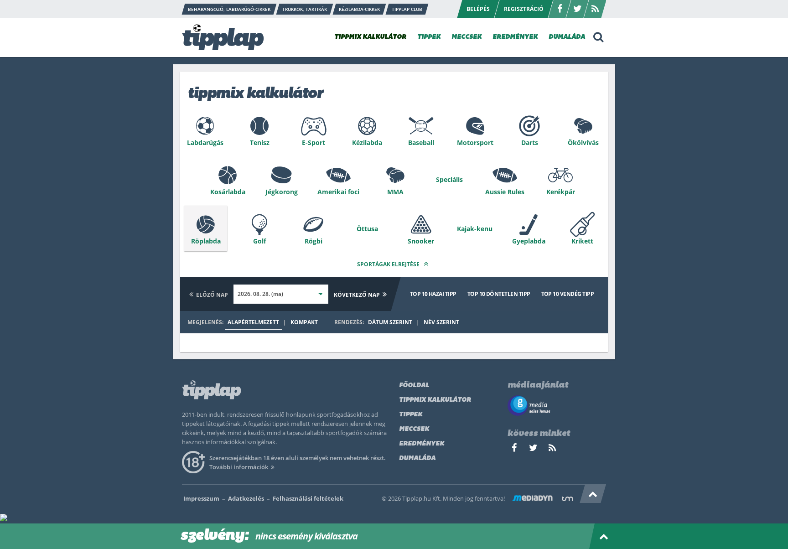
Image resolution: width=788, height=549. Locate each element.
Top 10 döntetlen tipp (498, 294)
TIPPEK (429, 37)
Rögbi (313, 241)
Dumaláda (417, 458)
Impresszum (201, 498)
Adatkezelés (246, 498)
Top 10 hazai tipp (433, 294)
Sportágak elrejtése (389, 264)
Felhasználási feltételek (308, 498)
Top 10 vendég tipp (567, 294)
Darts (529, 142)
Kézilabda (367, 142)
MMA (395, 191)
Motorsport (475, 142)
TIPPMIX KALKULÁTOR (370, 37)
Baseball (421, 142)
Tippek (410, 414)
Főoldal (414, 385)
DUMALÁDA (567, 37)
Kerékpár (560, 191)
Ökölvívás (583, 142)
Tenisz (260, 142)
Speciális (449, 179)
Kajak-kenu (475, 228)
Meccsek (414, 429)
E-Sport (313, 142)
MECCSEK (466, 37)
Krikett (582, 241)
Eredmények (421, 443)
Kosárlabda (227, 191)
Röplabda (206, 241)
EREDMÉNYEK (515, 37)
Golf (259, 241)
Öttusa (367, 228)
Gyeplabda (528, 241)
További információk (238, 467)
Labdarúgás (205, 142)
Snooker (421, 241)
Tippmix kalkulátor (435, 400)
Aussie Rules (504, 191)
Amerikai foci (338, 191)
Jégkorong (281, 191)
